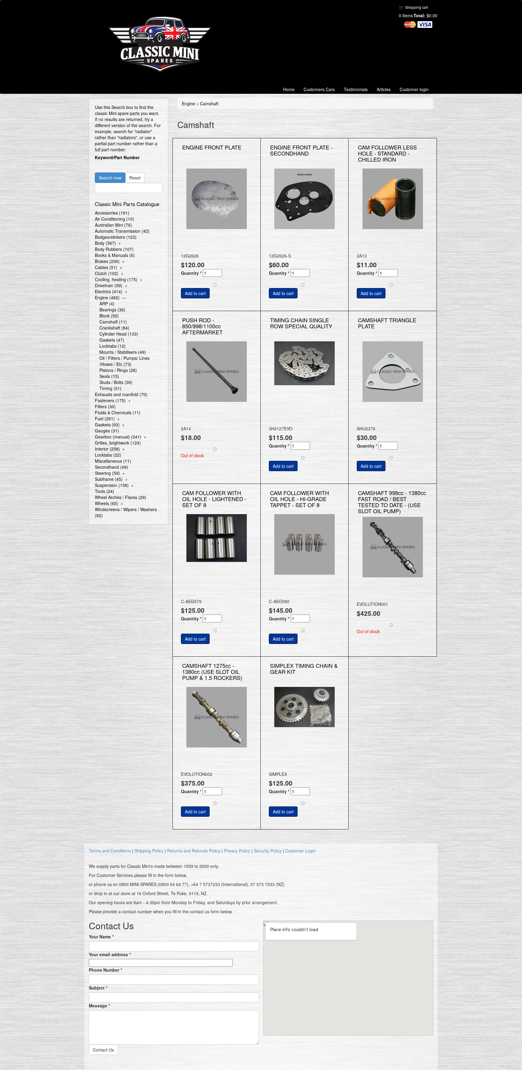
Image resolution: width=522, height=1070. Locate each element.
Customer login (414, 89)
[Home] (162, 44)
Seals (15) (109, 376)
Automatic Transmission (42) (122, 231)
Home (289, 89)
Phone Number (105, 970)
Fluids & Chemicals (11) (117, 412)
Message (99, 1006)
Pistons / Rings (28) (118, 370)
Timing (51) (110, 388)
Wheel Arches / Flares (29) (120, 497)
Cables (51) (106, 267)
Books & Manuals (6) (115, 255)
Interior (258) (107, 449)
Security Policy (268, 851)
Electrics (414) (108, 291)
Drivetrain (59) (108, 285)
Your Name (101, 937)
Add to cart (195, 293)
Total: (419, 15)
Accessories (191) (112, 213)
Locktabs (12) (112, 346)
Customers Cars (319, 89)
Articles (384, 89)
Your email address (110, 954)
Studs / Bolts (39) (115, 382)
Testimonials (356, 89)
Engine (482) (107, 297)
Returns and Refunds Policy (193, 851)
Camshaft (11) (113, 322)
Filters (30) (105, 406)
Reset (134, 178)
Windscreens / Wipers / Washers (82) (126, 512)
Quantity (191, 273)
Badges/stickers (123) (116, 237)
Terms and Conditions (110, 851)
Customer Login (300, 851)
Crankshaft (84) (114, 328)
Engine (188, 103)
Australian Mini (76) (113, 225)
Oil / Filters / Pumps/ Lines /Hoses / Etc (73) (124, 361)
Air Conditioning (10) (114, 219)
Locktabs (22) (108, 455)
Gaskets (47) (111, 340)
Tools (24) (104, 491)
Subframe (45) (109, 479)
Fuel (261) (105, 418)
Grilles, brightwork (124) (118, 443)
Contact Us (103, 1050)
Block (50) (109, 316)
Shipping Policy (148, 851)
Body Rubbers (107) (114, 249)
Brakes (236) (107, 261)
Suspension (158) (112, 485)
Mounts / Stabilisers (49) (122, 352)
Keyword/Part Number (117, 157)
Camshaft (209, 103)
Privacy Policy (237, 851)
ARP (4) (106, 303)
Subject (98, 988)
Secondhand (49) (111, 467)
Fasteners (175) (110, 400)
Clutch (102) (106, 273)
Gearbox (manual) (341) (118, 437)
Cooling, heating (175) (116, 279)
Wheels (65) (106, 503)
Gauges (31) (107, 431)
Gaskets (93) (107, 425)
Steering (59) (107, 473)
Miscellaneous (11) (113, 461)
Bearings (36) (112, 310)
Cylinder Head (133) (118, 334)
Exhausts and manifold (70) (121, 394)
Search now (110, 178)
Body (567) (105, 243)
